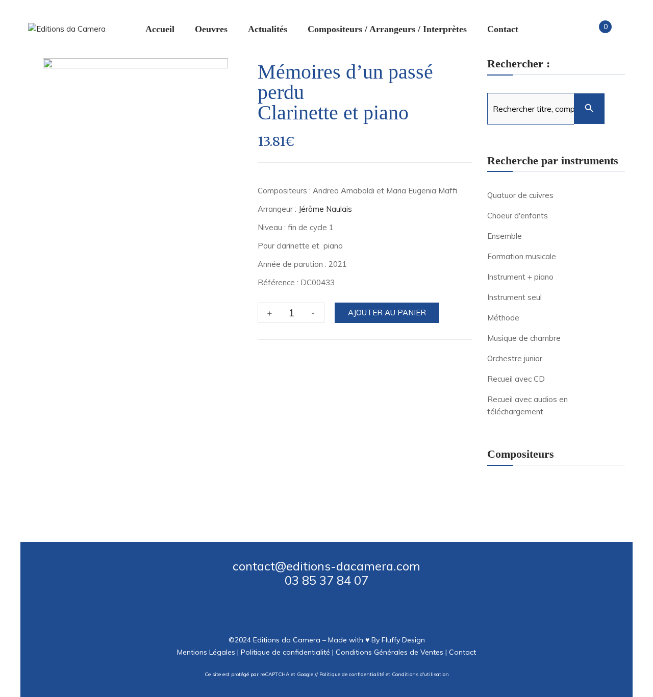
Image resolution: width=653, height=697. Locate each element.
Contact (462, 652)
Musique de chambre (524, 338)
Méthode (503, 317)
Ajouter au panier (387, 312)
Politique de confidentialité (285, 652)
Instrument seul (514, 297)
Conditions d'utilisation (420, 674)
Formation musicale (521, 256)
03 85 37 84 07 (326, 580)
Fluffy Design (403, 639)
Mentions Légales (206, 652)
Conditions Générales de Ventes (389, 652)
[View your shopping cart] (596, 31)
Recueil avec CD (516, 379)
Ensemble (504, 236)
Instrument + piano (520, 277)
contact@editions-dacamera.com (326, 566)
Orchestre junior (514, 358)
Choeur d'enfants (517, 215)
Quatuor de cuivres (520, 195)
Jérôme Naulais (325, 209)
